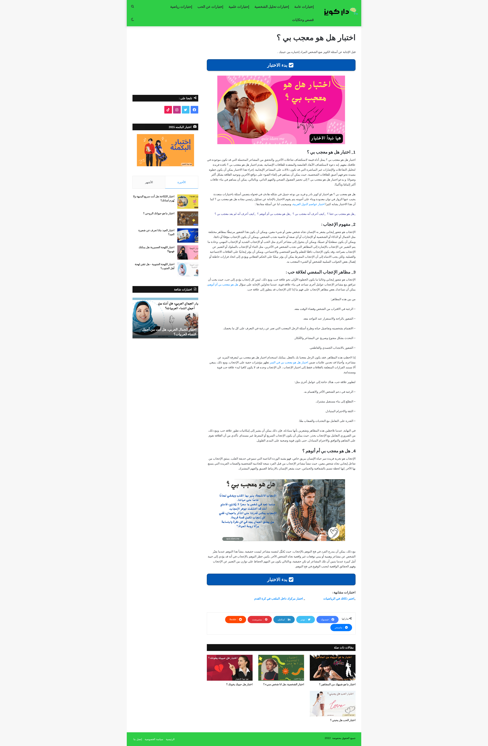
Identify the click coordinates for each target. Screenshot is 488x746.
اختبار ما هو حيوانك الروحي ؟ (158, 213)
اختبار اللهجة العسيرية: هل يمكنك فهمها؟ (156, 249)
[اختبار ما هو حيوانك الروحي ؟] (187, 218)
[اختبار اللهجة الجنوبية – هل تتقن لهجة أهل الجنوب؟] (187, 269)
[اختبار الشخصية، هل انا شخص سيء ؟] (281, 667)
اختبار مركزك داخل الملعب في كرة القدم (278, 598)
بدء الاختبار (278, 65)
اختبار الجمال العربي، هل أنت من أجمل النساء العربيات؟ (169, 331)
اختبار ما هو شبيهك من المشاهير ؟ (337, 684)
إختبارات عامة (304, 6)
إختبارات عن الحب (210, 6)
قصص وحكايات (303, 20)
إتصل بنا (137, 739)
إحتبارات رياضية (181, 6)
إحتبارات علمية (239, 6)
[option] (165, 317)
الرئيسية (170, 739)
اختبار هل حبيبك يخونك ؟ (239, 684)
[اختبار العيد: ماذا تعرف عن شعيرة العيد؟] (187, 235)
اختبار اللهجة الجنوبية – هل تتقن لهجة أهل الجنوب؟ (154, 266)
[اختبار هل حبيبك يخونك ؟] (230, 667)
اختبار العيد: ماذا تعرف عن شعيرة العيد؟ (156, 232)
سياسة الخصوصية (154, 739)
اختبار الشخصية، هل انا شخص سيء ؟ (283, 684)
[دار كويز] (339, 11)
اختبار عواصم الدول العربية (309, 204)
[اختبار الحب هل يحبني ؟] (333, 703)
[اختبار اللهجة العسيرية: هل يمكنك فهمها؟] (187, 252)
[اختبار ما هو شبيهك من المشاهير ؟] (333, 667)
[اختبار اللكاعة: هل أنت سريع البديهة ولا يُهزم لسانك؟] (187, 201)
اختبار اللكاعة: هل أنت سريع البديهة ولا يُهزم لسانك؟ (153, 198)
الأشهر (149, 182)
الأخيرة (181, 182)
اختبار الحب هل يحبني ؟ (343, 720)
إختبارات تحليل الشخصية (271, 6)
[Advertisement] (165, 58)
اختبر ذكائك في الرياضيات (338, 598)
